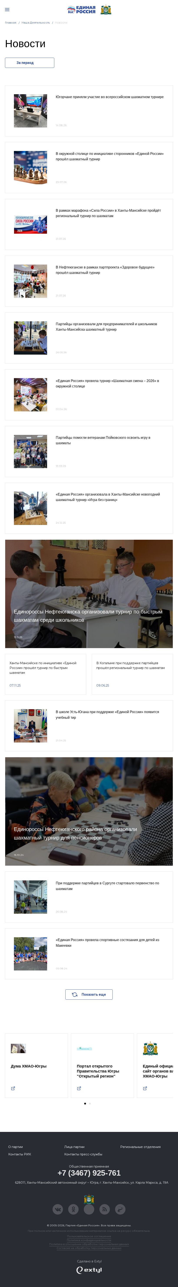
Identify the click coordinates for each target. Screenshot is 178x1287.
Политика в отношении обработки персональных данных (89, 1244)
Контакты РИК (19, 1154)
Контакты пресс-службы (83, 1154)
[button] (85, 1103)
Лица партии (74, 1147)
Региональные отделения (140, 1147)
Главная (10, 22)
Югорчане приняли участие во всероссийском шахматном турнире (110, 97)
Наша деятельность (36, 22)
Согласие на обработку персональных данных (89, 1248)
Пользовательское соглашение (89, 1236)
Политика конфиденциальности (89, 1240)
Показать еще (94, 994)
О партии (15, 1147)
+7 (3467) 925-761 (89, 1172)
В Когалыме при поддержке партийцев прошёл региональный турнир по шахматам (130, 665)
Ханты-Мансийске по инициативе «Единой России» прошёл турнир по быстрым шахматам (43, 668)
